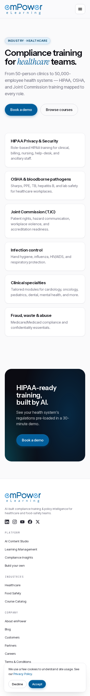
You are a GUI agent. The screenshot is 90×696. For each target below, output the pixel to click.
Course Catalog (15, 601)
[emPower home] (23, 9)
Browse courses (59, 109)
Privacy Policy (22, 674)
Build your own (15, 565)
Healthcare (12, 585)
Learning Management (21, 549)
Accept (37, 684)
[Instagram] (14, 522)
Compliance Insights (19, 557)
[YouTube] (22, 522)
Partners (10, 645)
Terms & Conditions (18, 662)
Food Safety (13, 593)
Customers (12, 637)
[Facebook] (30, 522)
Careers (10, 653)
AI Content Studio (17, 541)
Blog (8, 629)
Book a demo (21, 109)
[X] (38, 522)
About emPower (15, 621)
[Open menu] (80, 9)
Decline (17, 684)
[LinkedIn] (7, 522)
